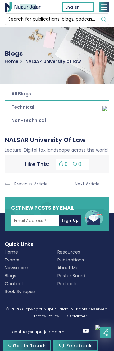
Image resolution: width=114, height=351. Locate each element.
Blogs (10, 276)
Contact (14, 283)
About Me (68, 268)
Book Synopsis (20, 291)
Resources (68, 252)
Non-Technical (28, 120)
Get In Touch (28, 345)
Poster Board (71, 276)
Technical (22, 107)
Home (11, 61)
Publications (70, 260)
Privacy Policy (45, 316)
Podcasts (67, 283)
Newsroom (16, 268)
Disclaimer (76, 316)
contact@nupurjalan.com (38, 332)
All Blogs (21, 94)
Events (12, 260)
